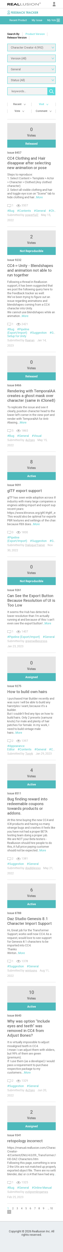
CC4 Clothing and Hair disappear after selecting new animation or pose (29, 163)
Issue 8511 (14, 793)
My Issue (37, 20)
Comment (42, 111)
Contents (25, 210)
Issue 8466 (14, 385)
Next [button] (58, 20)
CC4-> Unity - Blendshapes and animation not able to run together (30, 270)
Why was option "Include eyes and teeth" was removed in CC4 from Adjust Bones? (28, 1028)
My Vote (52, 20)
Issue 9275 (14, 686)
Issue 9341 (14, 1135)
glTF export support (24, 490)
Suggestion (39, 332)
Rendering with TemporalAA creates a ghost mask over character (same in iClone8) (31, 396)
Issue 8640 (14, 1015)
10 (51, 1208)
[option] (18, 20)
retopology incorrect (25, 1141)
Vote (18, 111)
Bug (11, 210)
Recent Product (18, 20)
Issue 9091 (14, 485)
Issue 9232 (14, 260)
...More (38, 197)
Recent (17, 104)
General (41, 210)
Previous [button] (4, 20)
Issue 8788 (14, 913)
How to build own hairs (27, 691)
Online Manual (43, 1187)
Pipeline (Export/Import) (18, 331)
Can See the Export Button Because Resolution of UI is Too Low (31, 600)
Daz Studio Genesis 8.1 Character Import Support (29, 921)
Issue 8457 (14, 152)
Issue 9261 (14, 590)
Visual (38, 435)
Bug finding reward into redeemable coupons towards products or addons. (27, 806)
